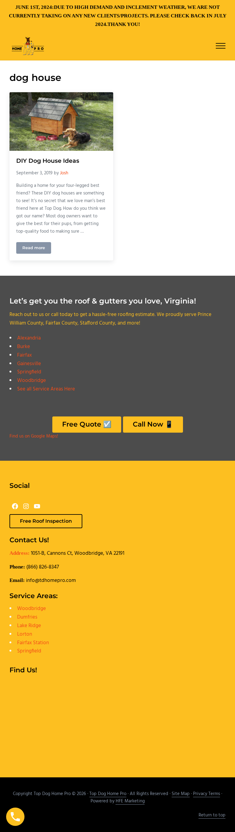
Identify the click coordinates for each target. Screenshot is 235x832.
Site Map (181, 793)
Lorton (24, 634)
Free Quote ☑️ (86, 424)
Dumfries (27, 617)
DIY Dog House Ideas (47, 160)
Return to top (212, 815)
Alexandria (29, 338)
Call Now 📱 (153, 424)
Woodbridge (31, 380)
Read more (36, 248)
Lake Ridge (29, 626)
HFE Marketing (130, 801)
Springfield (29, 372)
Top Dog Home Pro (107, 793)
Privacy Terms (206, 793)
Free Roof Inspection (46, 521)
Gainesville (29, 364)
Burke (23, 347)
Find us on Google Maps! (33, 436)
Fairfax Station (33, 643)
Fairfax (24, 355)
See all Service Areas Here (46, 389)
